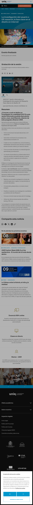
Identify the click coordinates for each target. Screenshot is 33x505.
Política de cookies (20, 488)
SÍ (23, 494)
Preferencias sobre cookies (16, 499)
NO (10, 494)
